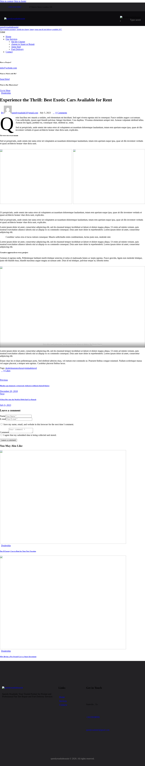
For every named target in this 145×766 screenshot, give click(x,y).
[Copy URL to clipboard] (27, 375)
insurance (15, 368)
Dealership (6, 93)
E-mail (3, 419)
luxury (22, 368)
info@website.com (8, 68)
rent (26, 368)
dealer (8, 368)
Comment (4, 432)
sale (30, 368)
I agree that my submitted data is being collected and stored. (29, 435)
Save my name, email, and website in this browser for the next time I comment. (38, 424)
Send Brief (5, 79)
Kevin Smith (97, 344)
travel (34, 368)
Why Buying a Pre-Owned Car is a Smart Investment (18, 656)
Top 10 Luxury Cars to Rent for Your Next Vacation (18, 551)
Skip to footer (20, 1)
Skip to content (6, 1)
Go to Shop (5, 90)
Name (2, 416)
